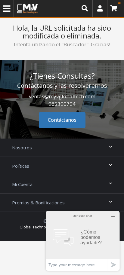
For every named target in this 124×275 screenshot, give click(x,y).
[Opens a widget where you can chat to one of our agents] (83, 240)
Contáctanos (62, 120)
